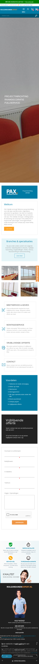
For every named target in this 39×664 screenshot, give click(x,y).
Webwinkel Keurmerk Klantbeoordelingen (13, 637)
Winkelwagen (32, 9)
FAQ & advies (4, 5)
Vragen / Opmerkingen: (11, 493)
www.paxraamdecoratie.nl (28, 636)
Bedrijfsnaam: (8, 461)
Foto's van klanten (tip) (25, 5)
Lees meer (9, 229)
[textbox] (17, 16)
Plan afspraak (29, 2)
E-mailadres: (8, 472)
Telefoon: (7, 483)
